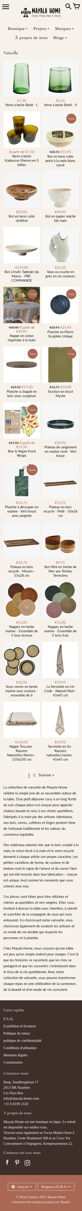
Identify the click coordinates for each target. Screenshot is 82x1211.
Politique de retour (16, 1033)
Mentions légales (15, 1055)
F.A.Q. (8, 1019)
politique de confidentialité (22, 1041)
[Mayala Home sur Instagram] (27, 1163)
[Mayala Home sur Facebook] (7, 1163)
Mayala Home (56, 1197)
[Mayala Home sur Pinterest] (17, 1163)
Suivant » (46, 775)
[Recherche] (68, 6)
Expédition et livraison (19, 1026)
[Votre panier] (76, 6)
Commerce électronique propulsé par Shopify (41, 1202)
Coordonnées (13, 1062)
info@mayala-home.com (21, 1098)
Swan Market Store (58, 1133)
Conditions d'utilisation (19, 1048)
